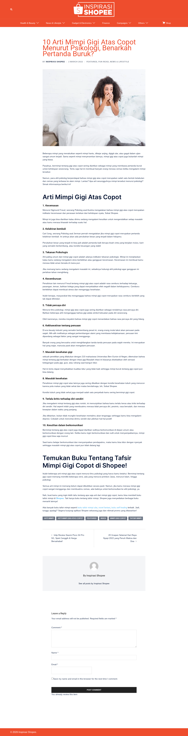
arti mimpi (49, 518)
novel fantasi (104, 507)
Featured (92, 62)
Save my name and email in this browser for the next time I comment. (85, 679)
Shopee (60, 498)
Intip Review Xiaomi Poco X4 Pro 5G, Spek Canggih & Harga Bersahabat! (67, 538)
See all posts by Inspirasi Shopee (94, 583)
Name (54, 653)
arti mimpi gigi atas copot (70, 518)
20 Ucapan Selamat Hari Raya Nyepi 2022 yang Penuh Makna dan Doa (120, 538)
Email (54, 664)
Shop (168, 23)
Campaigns (122, 23)
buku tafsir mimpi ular (87, 507)
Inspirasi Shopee (55, 62)
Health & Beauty (27, 23)
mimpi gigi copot (118, 518)
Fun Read (103, 62)
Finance (106, 23)
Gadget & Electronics (82, 23)
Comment (56, 627)
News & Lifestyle (53, 23)
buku (119, 507)
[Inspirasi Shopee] (94, 9)
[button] (11, 9)
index (103, 518)
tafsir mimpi (135, 518)
